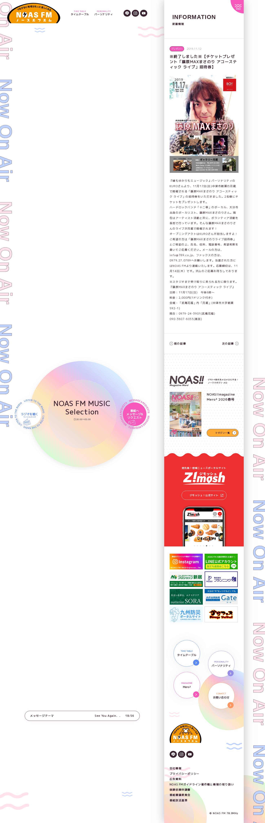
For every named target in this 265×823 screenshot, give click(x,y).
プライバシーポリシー (185, 774)
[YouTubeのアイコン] (143, 14)
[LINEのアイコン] (127, 14)
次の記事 (228, 343)
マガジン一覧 (222, 432)
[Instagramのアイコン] (135, 14)
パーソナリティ (103, 13)
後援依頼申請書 (180, 790)
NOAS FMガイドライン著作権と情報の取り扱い (202, 784)
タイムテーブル (80, 13)
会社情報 (176, 768)
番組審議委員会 (180, 795)
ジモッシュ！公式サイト (204, 495)
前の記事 (180, 343)
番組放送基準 (179, 800)
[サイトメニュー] (237, 6)
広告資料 (176, 779)
